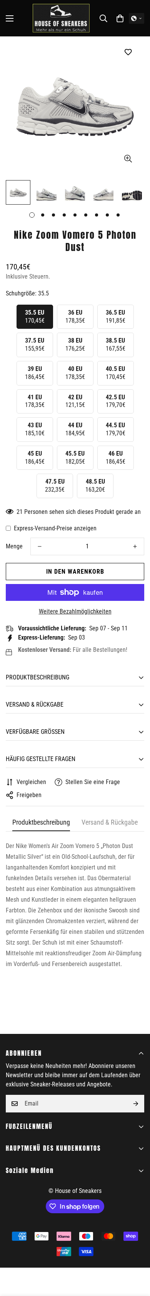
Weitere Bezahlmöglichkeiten (75, 611)
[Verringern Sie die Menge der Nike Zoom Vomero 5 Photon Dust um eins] (39, 546)
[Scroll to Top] (136, 1255)
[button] (120, 18)
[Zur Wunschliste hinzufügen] (128, 52)
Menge (14, 546)
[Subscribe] (135, 1103)
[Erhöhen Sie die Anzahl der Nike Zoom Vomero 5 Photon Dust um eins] (135, 546)
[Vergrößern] (128, 158)
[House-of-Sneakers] (61, 18)
